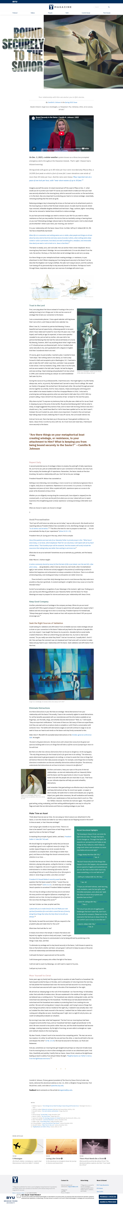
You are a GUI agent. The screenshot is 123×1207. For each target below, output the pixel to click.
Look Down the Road (48, 1119)
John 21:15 (47, 885)
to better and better (39, 528)
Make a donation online (19, 1193)
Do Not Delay (44, 1114)
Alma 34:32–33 (64, 531)
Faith (67, 13)
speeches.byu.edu (57, 1086)
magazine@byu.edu (65, 1090)
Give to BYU (100, 1191)
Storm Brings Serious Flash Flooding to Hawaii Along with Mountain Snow (61, 1106)
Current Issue (86, 13)
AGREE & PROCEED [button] (108, 1202)
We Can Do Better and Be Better (50, 1111)
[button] (18, 1196)
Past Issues (106, 13)
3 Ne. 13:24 (50, 1041)
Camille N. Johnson (54, 102)
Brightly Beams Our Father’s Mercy (41, 1126)
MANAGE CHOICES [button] (108, 1196)
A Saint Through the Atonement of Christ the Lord (92, 879)
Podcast (15, 13)
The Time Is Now (46, 1116)
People (50, 13)
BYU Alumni (100, 1188)
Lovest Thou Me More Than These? (50, 1123)
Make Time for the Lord (48, 1125)
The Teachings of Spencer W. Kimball (51, 1118)
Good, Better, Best (45, 1121)
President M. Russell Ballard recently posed (44, 879)
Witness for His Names (47, 1109)
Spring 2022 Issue (71, 102)
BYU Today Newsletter (103, 1185)
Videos (33, 13)
